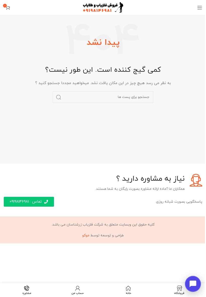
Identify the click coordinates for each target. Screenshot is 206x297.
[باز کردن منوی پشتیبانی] (193, 284)
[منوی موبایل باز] (200, 8)
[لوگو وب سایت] (103, 7)
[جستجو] (58, 97)
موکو (85, 235)
